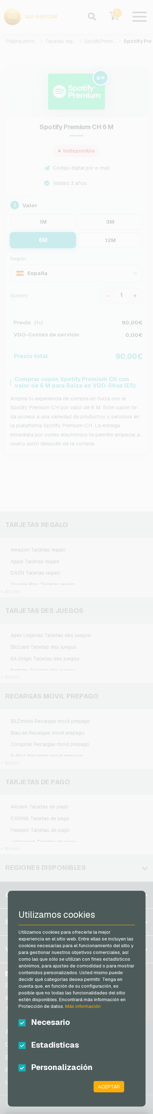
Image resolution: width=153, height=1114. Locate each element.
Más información (83, 1006)
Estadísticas (55, 1045)
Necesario (50, 1022)
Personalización (62, 1067)
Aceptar (109, 1086)
